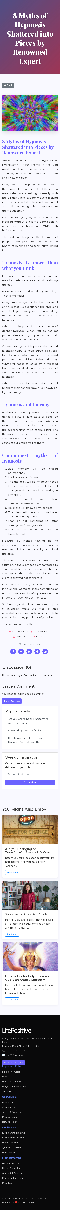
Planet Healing (10, 1142)
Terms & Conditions (12, 1112)
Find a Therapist (11, 1071)
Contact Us (8, 1107)
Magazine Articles (12, 1081)
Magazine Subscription (14, 1086)
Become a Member (13, 1062)
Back (9, 85)
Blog (4, 1076)
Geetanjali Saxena (12, 1173)
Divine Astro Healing (13, 1137)
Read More (12, 872)
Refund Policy (9, 1121)
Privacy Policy (9, 1117)
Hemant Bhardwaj (12, 1163)
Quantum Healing (12, 1147)
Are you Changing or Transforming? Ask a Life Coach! (29, 721)
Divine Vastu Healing (13, 1132)
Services (6, 1091)
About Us (7, 1102)
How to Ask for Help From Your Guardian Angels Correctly (26, 740)
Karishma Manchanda (14, 1178)
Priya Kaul (7, 1183)
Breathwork (8, 1152)
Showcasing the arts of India (24, 730)
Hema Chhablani (11, 1168)
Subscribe (30, 782)
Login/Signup (12, 701)
